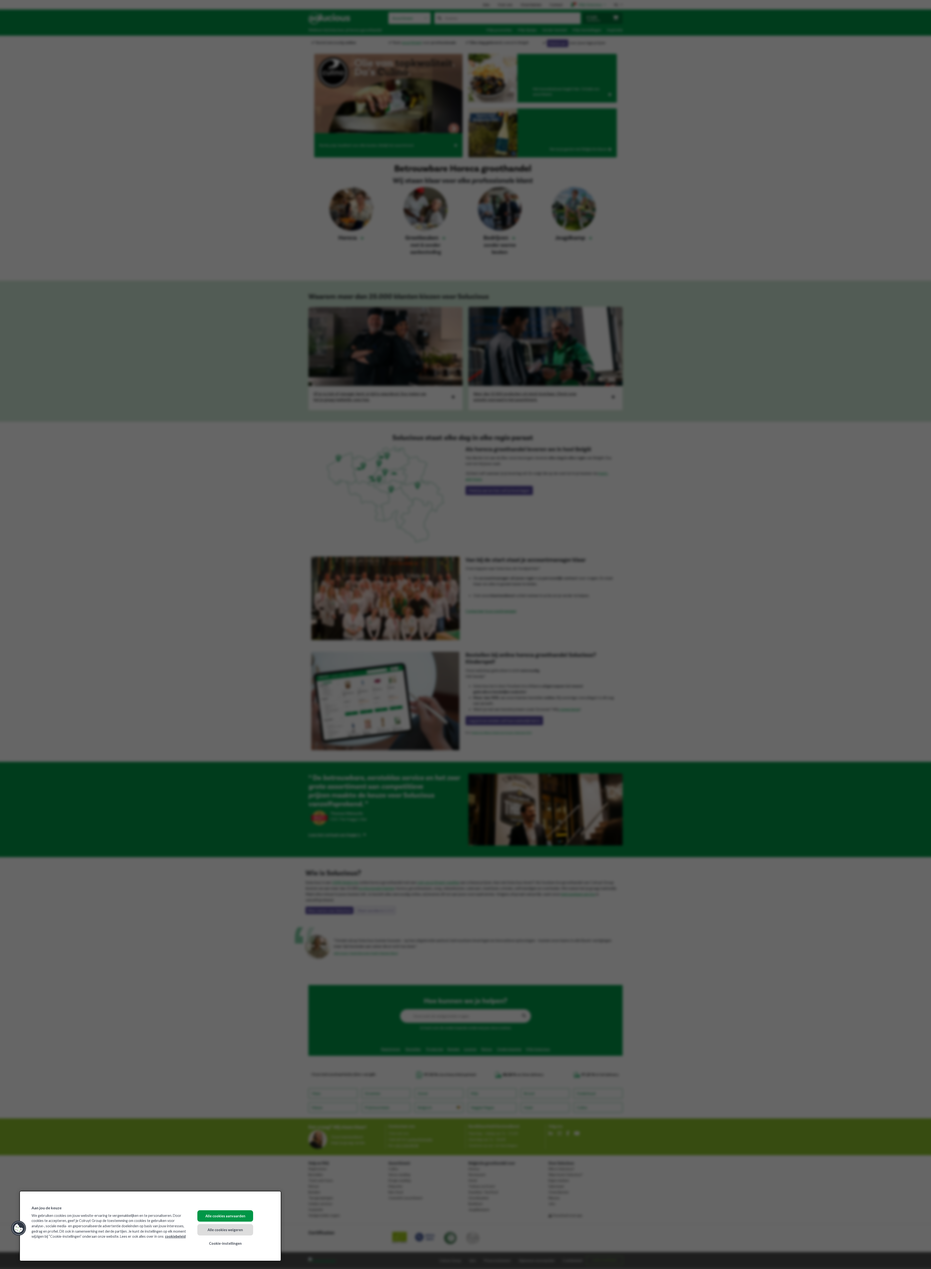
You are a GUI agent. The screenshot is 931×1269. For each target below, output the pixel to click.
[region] (150, 1226)
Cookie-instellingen (225, 1243)
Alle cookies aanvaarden (225, 1216)
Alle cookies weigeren (225, 1230)
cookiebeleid (175, 1236)
